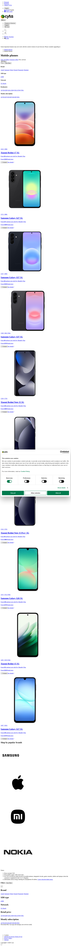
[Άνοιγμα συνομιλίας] (1, 944)
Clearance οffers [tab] (13, 59)
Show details (61, 487)
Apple (2, 70)
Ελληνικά (6, 10)
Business (6, 3)
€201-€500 (11, 90)
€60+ (18, 97)
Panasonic (20, 70)
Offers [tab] (7, 59)
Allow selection (35, 493)
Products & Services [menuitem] (10, 23)
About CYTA (8, 5)
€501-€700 (17, 90)
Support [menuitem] (7, 25)
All (1, 90)
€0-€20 (5, 97)
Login (7, 38)
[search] (5, 31)
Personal (6, 2)
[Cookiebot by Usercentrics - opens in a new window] (61, 452)
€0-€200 (5, 90)
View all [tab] (3, 59)
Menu (3, 20)
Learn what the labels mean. (45, 879)
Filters (4, 61)
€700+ (22, 90)
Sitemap (6, 939)
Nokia (11, 70)
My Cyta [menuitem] (7, 27)
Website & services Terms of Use (13, 936)
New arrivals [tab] (22, 59)
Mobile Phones (8, 49)
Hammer (26, 70)
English (7, 8)
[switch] (26, 481)
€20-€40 (9, 97)
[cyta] (7, 18)
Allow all (58, 493)
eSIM (2, 77)
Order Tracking (9, 37)
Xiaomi (16, 70)
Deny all (13, 493)
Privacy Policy (8, 938)
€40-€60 (14, 97)
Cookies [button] (6, 935)
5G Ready (3, 83)
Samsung (6, 70)
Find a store (9, 11)
